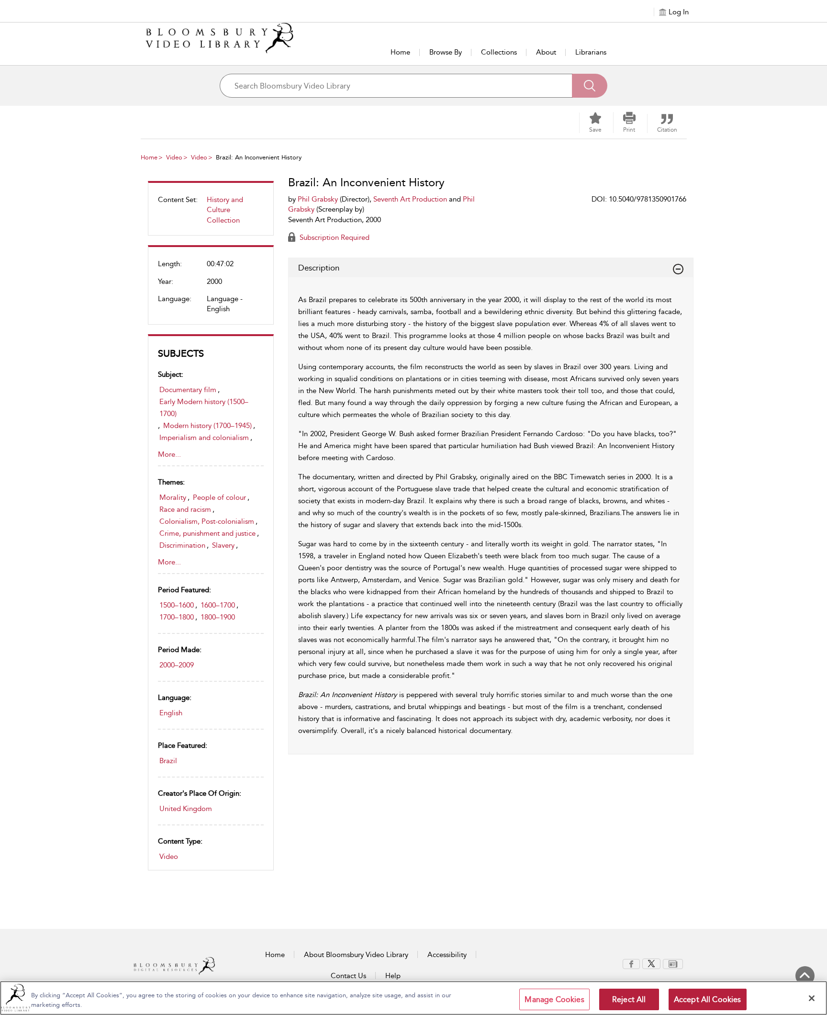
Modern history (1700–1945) (207, 425)
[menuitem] (211, 214)
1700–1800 (176, 617)
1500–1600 (176, 605)
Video (174, 157)
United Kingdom (185, 808)
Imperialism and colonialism (204, 437)
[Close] (811, 998)
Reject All (629, 999)
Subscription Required (333, 237)
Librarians (590, 52)
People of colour (219, 497)
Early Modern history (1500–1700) (203, 407)
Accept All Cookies (707, 999)
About (546, 52)
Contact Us (348, 975)
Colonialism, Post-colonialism (206, 521)
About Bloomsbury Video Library (356, 954)
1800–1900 (218, 617)
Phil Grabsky (318, 199)
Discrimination (182, 545)
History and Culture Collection (225, 210)
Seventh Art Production (410, 199)
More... (169, 454)
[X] (651, 963)
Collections (499, 52)
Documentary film (187, 389)
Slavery (223, 545)
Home (400, 52)
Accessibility (447, 954)
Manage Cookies (554, 999)
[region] (413, 998)
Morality (172, 497)
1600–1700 (218, 605)
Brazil (168, 760)
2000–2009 (176, 665)
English (170, 713)
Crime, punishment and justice (207, 533)
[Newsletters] (672, 963)
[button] (629, 122)
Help (393, 975)
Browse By (445, 52)
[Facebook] (631, 963)
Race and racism (185, 509)
